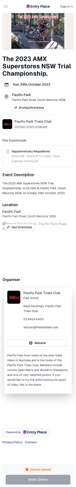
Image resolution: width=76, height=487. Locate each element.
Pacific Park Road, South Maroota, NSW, (39, 100)
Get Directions (22, 227)
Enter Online (38, 480)
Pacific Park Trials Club (33, 121)
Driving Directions (31, 107)
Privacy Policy (12, 442)
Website (40, 343)
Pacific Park (21, 95)
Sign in (66, 6)
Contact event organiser (31, 126)
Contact (31, 442)
